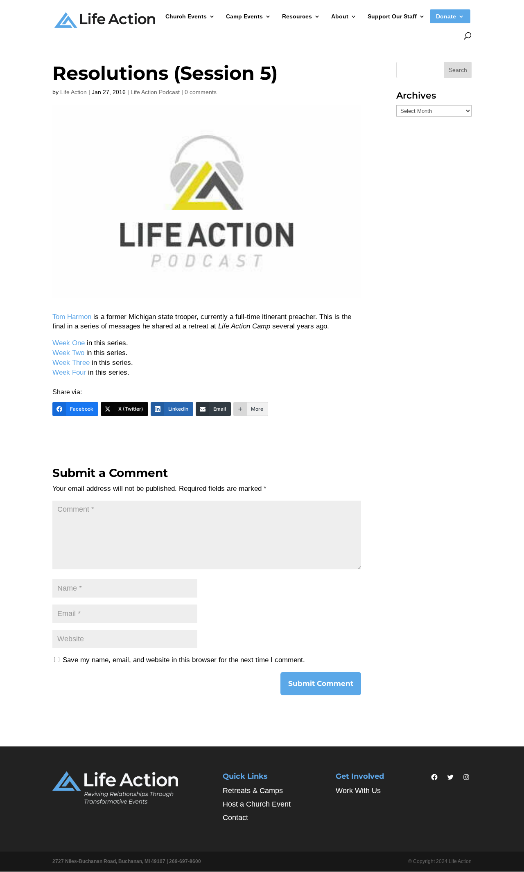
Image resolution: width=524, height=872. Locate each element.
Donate (446, 16)
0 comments (201, 92)
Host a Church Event (257, 804)
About (339, 16)
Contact (235, 818)
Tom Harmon (71, 317)
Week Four (69, 372)
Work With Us (358, 791)
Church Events (186, 16)
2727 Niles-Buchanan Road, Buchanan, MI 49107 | (110, 861)
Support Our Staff (392, 16)
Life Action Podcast (155, 92)
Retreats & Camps (253, 791)
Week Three (71, 362)
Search (458, 70)
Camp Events (244, 16)
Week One (68, 343)
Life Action (73, 92)
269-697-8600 (185, 861)
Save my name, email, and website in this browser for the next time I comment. (184, 660)
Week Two (68, 353)
